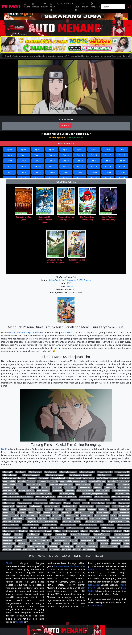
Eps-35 (108, 166)
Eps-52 (94, 178)
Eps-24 (80, 160)
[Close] (67, 21)
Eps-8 (107, 149)
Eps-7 (93, 149)
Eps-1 (9, 149)
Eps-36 (122, 166)
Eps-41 (66, 172)
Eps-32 (66, 166)
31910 (70, 286)
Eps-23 (66, 160)
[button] (65, 3)
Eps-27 (122, 160)
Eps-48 (38, 178)
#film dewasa (123, 487)
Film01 (70, 332)
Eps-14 (66, 155)
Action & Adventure (67, 280)
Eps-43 (94, 172)
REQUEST (100, 555)
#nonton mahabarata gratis (40, 540)
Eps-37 (9, 172)
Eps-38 (23, 172)
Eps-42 (80, 172)
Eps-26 (108, 160)
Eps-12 (38, 155)
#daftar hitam (102, 478)
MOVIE (41, 555)
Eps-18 (122, 155)
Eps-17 (108, 155)
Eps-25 (94, 160)
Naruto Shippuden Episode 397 (24, 332)
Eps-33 (80, 166)
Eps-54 (122, 178)
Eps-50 (66, 178)
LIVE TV (77, 555)
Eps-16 (94, 155)
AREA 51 (66, 555)
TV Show (75, 566)
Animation (53, 280)
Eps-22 (52, 160)
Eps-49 (52, 178)
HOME (31, 555)
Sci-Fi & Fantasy (84, 280)
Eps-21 (38, 160)
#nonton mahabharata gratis (66, 540)
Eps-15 (80, 155)
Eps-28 (9, 166)
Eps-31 (52, 166)
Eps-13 (52, 155)
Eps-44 (108, 172)
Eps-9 (121, 149)
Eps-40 (52, 172)
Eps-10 (9, 155)
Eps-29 (23, 166)
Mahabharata (94, 569)
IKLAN (88, 555)
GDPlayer (65, 125)
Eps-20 (23, 160)
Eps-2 (23, 149)
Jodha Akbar (94, 584)
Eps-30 (38, 166)
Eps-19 (9, 160)
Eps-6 (79, 149)
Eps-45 (122, 172)
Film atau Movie (61, 566)
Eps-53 (108, 178)
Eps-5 (65, 149)
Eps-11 (23, 155)
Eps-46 (9, 178)
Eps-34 (94, 166)
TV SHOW (53, 555)
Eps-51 (80, 178)
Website (19, 621)
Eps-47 (23, 178)
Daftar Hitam (96, 605)
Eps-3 (37, 149)
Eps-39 (38, 172)
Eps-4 (51, 149)
